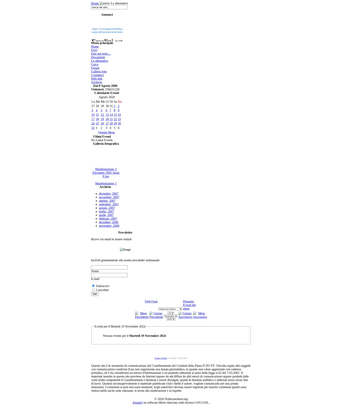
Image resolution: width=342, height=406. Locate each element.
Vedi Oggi (151, 301)
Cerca (94, 64)
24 (93, 123)
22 (115, 119)
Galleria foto (99, 71)
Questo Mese (106, 132)
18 (97, 119)
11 (97, 114)
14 (111, 114)
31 (93, 127)
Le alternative (99, 60)
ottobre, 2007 (107, 200)
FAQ (94, 50)
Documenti (98, 57)
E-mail (95, 279)
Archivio (96, 82)
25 (97, 123)
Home (95, 3)
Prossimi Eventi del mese (189, 305)
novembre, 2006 (109, 225)
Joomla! (137, 402)
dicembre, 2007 (108, 193)
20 (107, 119)
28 (111, 123)
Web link (96, 78)
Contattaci (97, 75)
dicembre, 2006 (108, 222)
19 (102, 119)
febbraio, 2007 (108, 218)
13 (107, 114)
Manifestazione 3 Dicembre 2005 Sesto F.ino (105, 171)
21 (111, 119)
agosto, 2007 (107, 208)
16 (119, 114)
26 (102, 123)
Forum (95, 68)
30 (119, 123)
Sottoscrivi (102, 286)
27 (107, 123)
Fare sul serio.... (101, 53)
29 (115, 123)
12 (102, 114)
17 (93, 119)
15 (115, 114)
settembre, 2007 (109, 204)
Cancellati (102, 290)
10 (93, 114)
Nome (95, 271)
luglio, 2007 (106, 211)
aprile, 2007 (106, 215)
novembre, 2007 (109, 197)
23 (119, 119)
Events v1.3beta (161, 358)
